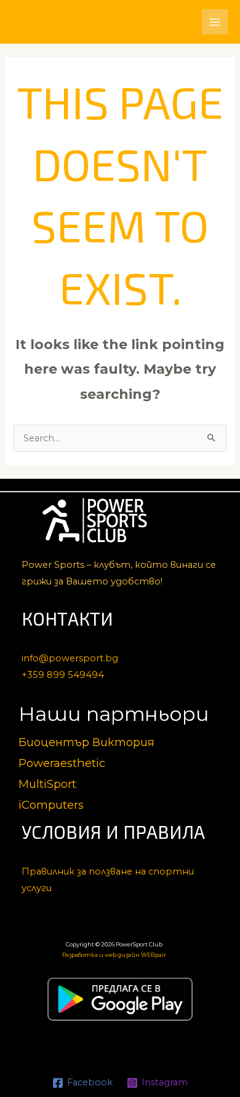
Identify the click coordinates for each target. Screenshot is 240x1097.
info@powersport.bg (70, 658)
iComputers (51, 805)
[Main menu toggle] (215, 22)
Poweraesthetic (61, 763)
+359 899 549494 (63, 674)
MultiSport (47, 784)
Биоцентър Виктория (86, 742)
